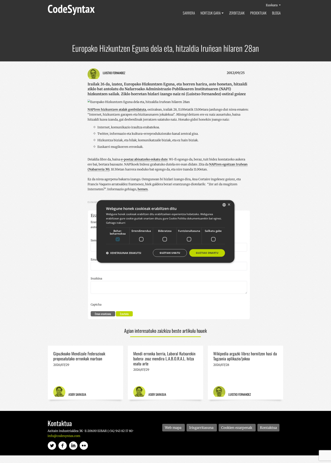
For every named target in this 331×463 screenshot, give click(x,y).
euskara (93, 202)
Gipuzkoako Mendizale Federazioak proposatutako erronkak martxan (79, 356)
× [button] (229, 204)
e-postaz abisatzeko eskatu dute (144, 159)
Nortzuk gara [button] (210, 13)
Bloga (276, 13)
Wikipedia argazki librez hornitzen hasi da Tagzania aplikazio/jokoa (245, 356)
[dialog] (165, 231)
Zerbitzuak (237, 13)
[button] (123, 253)
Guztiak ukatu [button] (170, 252)
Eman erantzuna (103, 314)
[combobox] (224, 204)
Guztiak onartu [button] (207, 252)
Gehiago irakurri (115, 222)
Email (94, 259)
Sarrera (189, 13)
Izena (94, 240)
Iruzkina (96, 278)
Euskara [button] (272, 5)
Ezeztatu (124, 314)
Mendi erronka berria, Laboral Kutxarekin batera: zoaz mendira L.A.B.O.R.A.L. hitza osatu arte (164, 358)
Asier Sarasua (77, 394)
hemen (143, 189)
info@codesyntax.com (64, 436)
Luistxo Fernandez (114, 73)
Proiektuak (258, 13)
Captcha (96, 304)
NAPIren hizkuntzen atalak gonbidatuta (117, 109)
